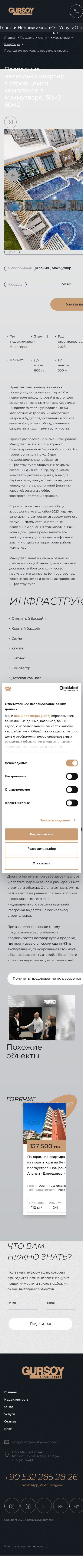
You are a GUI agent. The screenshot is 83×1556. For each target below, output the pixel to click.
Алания (43, 38)
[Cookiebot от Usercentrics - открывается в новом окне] (59, 689)
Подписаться (40, 1324)
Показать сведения (55, 820)
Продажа (27, 38)
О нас (8, 1407)
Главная (9, 27)
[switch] (72, 776)
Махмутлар (61, 38)
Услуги (66, 27)
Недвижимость (34, 27)
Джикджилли (62, 1185)
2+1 (55, 1208)
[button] (13, 175)
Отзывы (10, 1421)
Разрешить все (41, 834)
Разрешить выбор (41, 848)
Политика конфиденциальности (25, 1546)
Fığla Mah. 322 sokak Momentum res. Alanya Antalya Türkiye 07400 (35, 1456)
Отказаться (41, 863)
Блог (8, 1429)
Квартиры (12, 44)
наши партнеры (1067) (32, 716)
